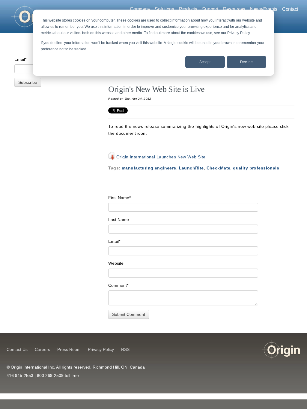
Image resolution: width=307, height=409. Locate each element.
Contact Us (17, 349)
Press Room (69, 349)
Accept (204, 62)
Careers (42, 349)
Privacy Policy (101, 349)
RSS (125, 349)
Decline (246, 62)
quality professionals (256, 168)
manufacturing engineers (149, 168)
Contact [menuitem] (290, 9)
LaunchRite (191, 168)
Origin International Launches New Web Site (160, 156)
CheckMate (219, 168)
